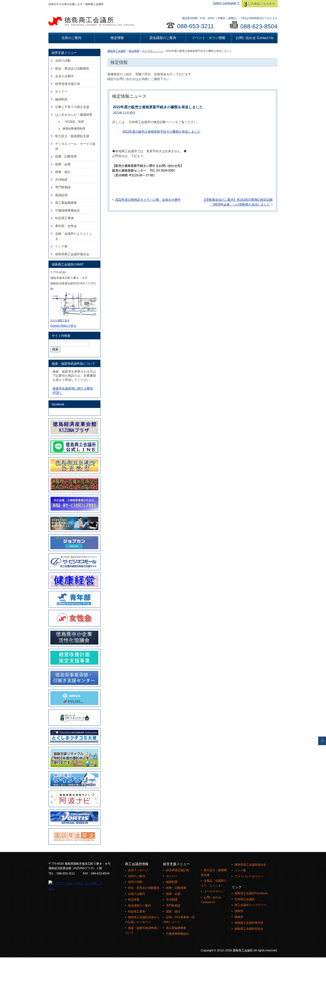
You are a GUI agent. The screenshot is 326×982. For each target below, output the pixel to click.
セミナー (61, 91)
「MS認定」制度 (73, 121)
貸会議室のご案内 (162, 38)
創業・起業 (63, 164)
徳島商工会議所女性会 (249, 928)
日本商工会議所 (245, 899)
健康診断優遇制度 (74, 128)
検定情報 (117, 38)
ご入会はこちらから (261, 3)
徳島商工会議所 (99, 21)
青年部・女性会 (66, 226)
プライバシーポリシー (249, 876)
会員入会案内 (64, 76)
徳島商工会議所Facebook (251, 893)
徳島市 (239, 917)
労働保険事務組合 (67, 210)
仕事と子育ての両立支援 (72, 107)
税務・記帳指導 (66, 156)
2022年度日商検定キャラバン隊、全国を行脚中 (148, 199)
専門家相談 (63, 187)
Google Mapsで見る (63, 325)
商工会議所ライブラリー (250, 905)
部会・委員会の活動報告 (72, 68)
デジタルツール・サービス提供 (75, 146)
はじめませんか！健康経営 (73, 114)
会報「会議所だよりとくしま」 (73, 236)
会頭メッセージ (138, 870)
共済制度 (61, 179)
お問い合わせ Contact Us (254, 38)
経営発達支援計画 (67, 84)
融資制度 (61, 99)
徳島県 (239, 911)
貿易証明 (61, 195)
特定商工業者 (64, 218)
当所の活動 (63, 60)
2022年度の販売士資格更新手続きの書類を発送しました (161, 131)
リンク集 (61, 246)
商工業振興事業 (66, 203)
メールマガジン (214, 891)
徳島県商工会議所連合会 (72, 254)
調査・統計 (63, 172)
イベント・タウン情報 (208, 38)
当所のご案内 (71, 38)
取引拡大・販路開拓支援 (72, 136)
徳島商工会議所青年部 (249, 922)
